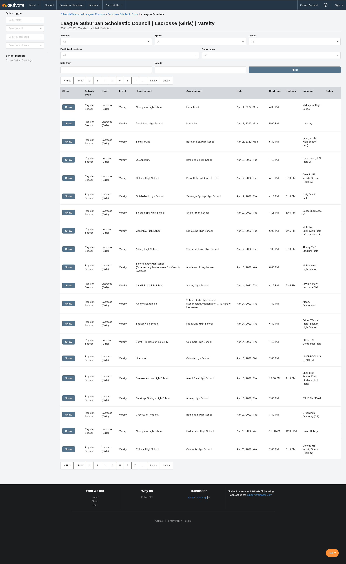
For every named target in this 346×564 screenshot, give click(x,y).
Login (188, 521)
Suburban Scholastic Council (124, 14)
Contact (49, 5)
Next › (153, 80)
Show (68, 107)
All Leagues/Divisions (93, 14)
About (95, 500)
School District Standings (19, 60)
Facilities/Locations (71, 49)
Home (95, 497)
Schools (65, 35)
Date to (158, 63)
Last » (166, 80)
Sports (158, 35)
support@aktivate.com (259, 494)
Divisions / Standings (71, 5)
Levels (252, 35)
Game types (208, 49)
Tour (94, 504)
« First (67, 80)
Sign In (339, 5)
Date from (65, 63)
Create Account (309, 5)
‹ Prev (79, 80)
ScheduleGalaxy (69, 14)
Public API (147, 497)
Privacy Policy (174, 521)
